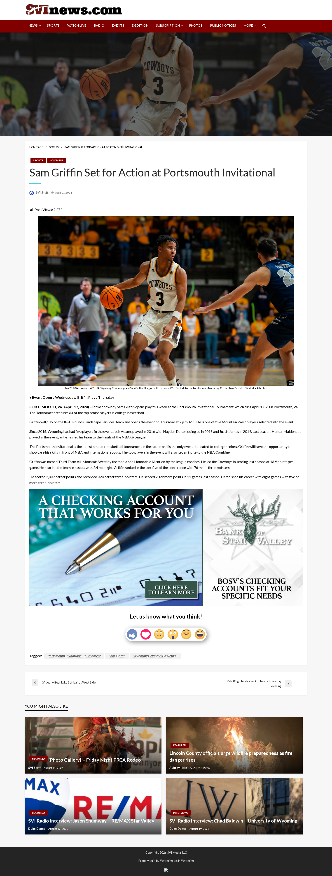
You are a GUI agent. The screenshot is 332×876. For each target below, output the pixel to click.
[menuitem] (34, 26)
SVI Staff (42, 192)
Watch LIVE (76, 25)
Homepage (36, 147)
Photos (195, 25)
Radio (99, 25)
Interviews (180, 812)
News (33, 25)
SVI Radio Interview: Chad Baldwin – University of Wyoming (233, 820)
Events (118, 25)
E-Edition (140, 25)
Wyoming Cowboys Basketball (155, 656)
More (248, 25)
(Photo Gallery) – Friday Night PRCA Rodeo (94, 759)
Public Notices (223, 25)
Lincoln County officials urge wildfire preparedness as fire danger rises (230, 756)
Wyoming (56, 160)
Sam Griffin (117, 656)
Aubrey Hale (178, 767)
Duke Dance (37, 828)
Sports (53, 25)
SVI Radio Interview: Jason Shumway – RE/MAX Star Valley (91, 820)
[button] (264, 26)
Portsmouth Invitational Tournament (74, 656)
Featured (38, 758)
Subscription (168, 25)
